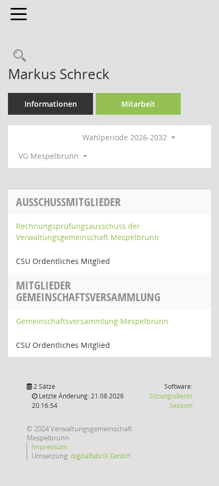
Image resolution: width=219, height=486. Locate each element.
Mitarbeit (138, 104)
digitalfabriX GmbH (101, 456)
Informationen (50, 104)
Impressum (49, 446)
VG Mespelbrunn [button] (50, 156)
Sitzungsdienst (170, 400)
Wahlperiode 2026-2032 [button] (125, 137)
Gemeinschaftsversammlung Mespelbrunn (92, 321)
